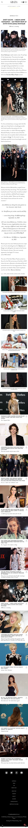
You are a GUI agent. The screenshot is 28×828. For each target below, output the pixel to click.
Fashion (14, 793)
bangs (9, 137)
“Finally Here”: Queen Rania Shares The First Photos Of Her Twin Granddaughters (14, 350)
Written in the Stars (14, 804)
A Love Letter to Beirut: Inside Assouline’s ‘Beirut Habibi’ (14, 311)
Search (1, 2)
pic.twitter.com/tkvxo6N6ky (18, 211)
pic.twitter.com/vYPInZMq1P (15, 233)
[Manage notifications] (25, 825)
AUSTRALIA (14, 781)
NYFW (18, 6)
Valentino (20, 246)
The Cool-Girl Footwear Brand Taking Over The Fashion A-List (14, 369)
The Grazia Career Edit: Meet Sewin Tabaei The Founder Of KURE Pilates (14, 389)
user (26, 2)
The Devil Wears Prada (12, 75)
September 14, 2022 (14, 218)
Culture (14, 799)
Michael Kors (17, 273)
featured (23, 273)
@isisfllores (7, 211)
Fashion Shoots (14, 801)
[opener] (2, 825)
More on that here (15, 270)
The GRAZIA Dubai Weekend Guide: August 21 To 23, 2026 (14, 292)
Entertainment (12, 6)
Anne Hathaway (5, 55)
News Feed (14, 791)
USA (14, 785)
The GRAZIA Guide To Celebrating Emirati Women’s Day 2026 (14, 331)
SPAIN (14, 783)
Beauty (14, 796)
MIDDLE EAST (14, 787)
